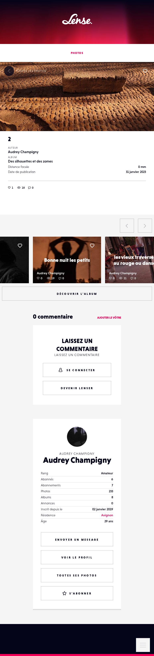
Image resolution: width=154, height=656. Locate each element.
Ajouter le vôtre (109, 317)
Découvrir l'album (77, 293)
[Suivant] (145, 226)
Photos (77, 53)
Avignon (107, 515)
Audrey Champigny (23, 152)
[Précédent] (127, 226)
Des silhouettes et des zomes (30, 161)
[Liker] (145, 71)
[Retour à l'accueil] (77, 19)
